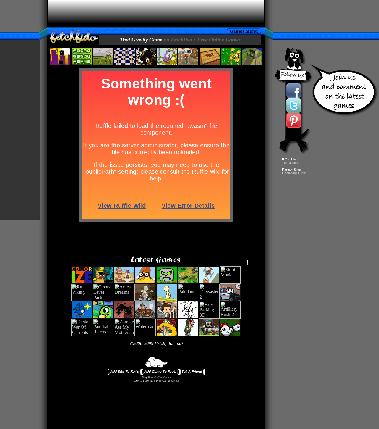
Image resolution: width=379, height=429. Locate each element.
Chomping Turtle (294, 173)
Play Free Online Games (156, 377)
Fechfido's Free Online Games (161, 380)
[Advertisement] (156, 13)
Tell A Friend (290, 162)
